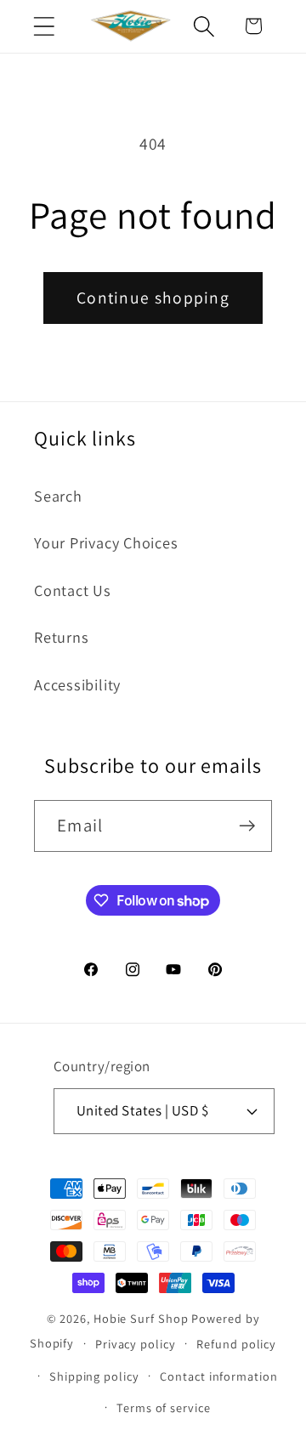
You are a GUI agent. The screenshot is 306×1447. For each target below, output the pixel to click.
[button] (44, 26)
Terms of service (163, 1407)
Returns (61, 637)
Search (58, 495)
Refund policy (236, 1344)
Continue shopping (153, 298)
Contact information (218, 1376)
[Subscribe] (247, 826)
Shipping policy (94, 1376)
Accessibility (77, 684)
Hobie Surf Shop (141, 1318)
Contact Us (72, 590)
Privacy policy (135, 1344)
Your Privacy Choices (106, 542)
